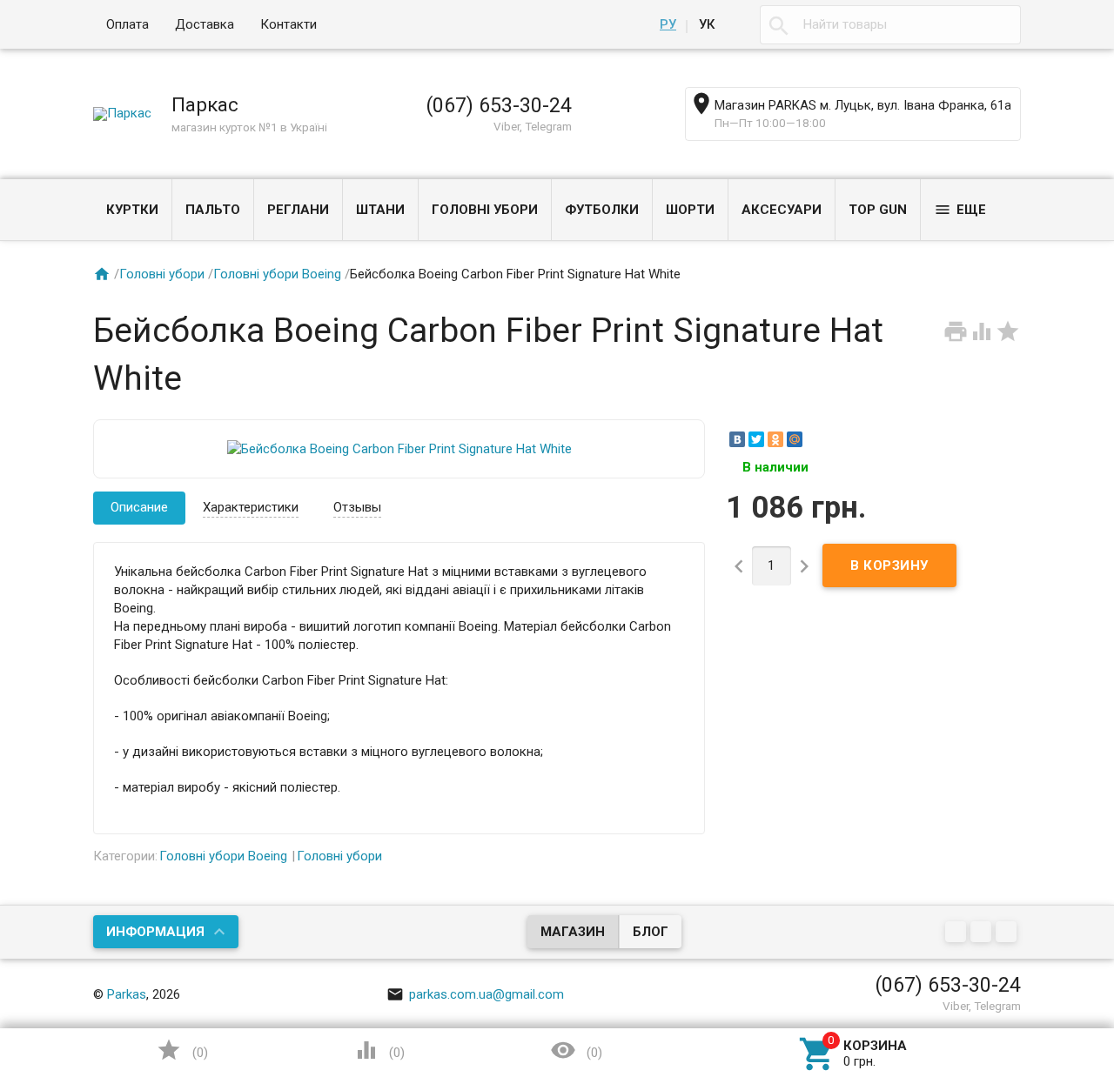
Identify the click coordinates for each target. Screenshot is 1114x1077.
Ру (668, 24)
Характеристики (251, 507)
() (182, 1050)
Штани (380, 209)
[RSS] (983, 933)
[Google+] (957, 933)
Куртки (132, 209)
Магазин (572, 932)
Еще (960, 209)
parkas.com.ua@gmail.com (475, 994)
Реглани (298, 209)
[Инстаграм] (1008, 933)
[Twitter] (756, 439)
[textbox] (890, 24)
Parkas (126, 994)
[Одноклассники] (775, 439)
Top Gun (878, 209)
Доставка (204, 24)
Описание (139, 507)
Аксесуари (782, 209)
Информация (155, 932)
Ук (707, 24)
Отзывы (357, 507)
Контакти (288, 24)
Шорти (690, 209)
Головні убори (485, 209)
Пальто (212, 209)
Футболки (602, 209)
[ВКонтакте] (737, 439)
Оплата (127, 24)
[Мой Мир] (794, 439)
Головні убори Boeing (277, 274)
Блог (650, 932)
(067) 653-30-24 (499, 105)
